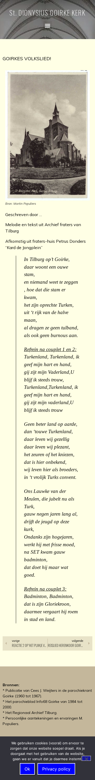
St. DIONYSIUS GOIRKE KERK (48, 12)
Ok (27, 769)
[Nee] (86, 758)
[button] (47, 25)
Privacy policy (56, 769)
